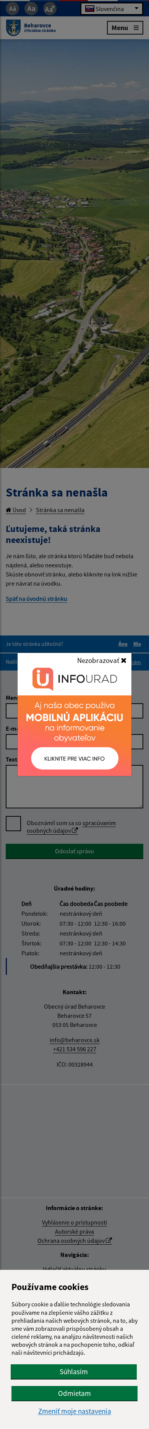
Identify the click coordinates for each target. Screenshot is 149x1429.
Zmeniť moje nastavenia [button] (74, 1411)
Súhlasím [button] (74, 1371)
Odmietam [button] (74, 1393)
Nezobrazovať (99, 660)
